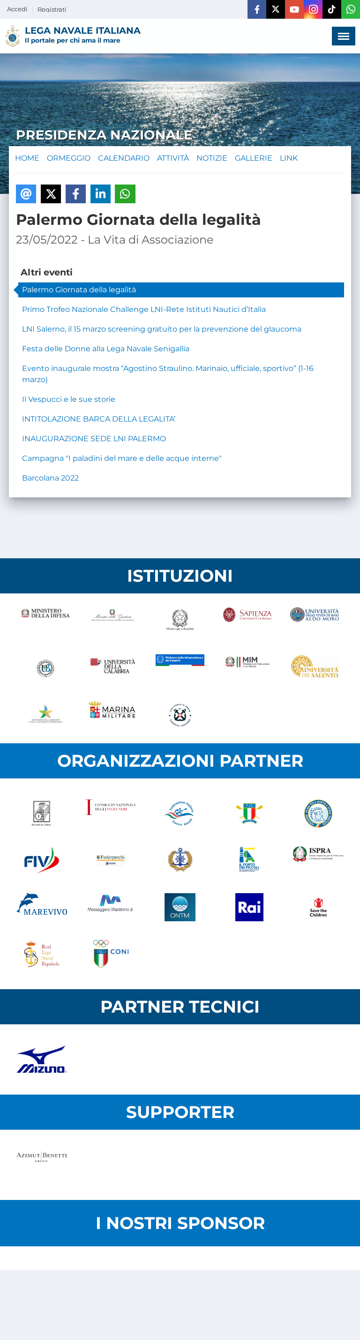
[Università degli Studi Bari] (314, 621)
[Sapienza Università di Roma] (247, 621)
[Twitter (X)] (275, 9)
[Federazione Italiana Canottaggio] (249, 813)
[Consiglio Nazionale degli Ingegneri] (111, 813)
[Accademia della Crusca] (42, 813)
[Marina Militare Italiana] (113, 715)
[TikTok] (331, 9)
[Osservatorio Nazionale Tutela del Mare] (180, 907)
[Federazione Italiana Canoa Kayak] (180, 813)
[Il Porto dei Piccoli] (249, 860)
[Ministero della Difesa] (45, 621)
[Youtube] (294, 9)
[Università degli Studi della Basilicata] (45, 668)
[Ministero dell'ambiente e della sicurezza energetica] (45, 715)
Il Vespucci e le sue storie (68, 399)
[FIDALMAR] (180, 860)
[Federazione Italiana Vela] (42, 860)
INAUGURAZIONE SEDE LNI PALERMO (94, 438)
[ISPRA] (318, 860)
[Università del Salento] (314, 668)
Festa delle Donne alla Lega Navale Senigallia (105, 348)
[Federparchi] (111, 860)
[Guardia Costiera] (180, 715)
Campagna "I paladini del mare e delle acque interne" (122, 458)
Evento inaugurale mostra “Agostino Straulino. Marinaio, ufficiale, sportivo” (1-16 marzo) (168, 374)
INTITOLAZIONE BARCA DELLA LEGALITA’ (98, 419)
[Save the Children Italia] (318, 907)
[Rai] (249, 907)
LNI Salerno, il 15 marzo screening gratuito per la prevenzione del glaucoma (161, 329)
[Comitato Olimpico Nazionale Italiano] (111, 954)
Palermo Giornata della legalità (79, 289)
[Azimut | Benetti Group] (42, 1165)
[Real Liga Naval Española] (42, 954)
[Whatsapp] (350, 9)
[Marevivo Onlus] (42, 907)
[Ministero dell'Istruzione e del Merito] (247, 668)
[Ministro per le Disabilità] (180, 621)
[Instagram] (313, 9)
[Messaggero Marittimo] (111, 907)
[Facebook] (257, 9)
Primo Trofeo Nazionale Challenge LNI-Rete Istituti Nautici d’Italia (144, 309)
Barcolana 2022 (50, 478)
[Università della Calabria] (113, 668)
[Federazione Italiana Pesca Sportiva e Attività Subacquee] (318, 813)
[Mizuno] (42, 1059)
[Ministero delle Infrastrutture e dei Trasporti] (180, 668)
